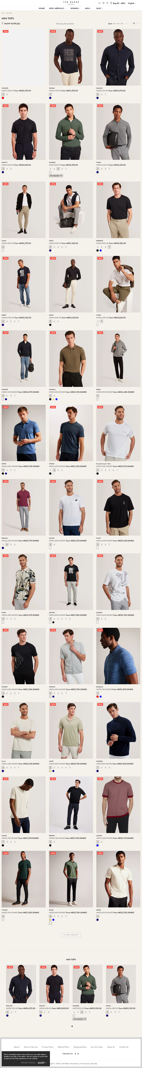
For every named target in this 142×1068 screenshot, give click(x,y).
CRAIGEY (5, 687)
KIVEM (4, 613)
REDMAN (5, 538)
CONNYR (52, 687)
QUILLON (99, 88)
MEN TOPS (71, 959)
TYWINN (4, 910)
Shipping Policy (80, 1047)
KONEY (4, 315)
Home (3, 13)
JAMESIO (99, 613)
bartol (3, 761)
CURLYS (4, 836)
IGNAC (51, 315)
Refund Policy (63, 1047)
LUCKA (4, 241)
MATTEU (51, 538)
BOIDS (98, 389)
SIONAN (52, 88)
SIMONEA (52, 162)
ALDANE (99, 836)
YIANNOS (5, 88)
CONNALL (52, 389)
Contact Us (123, 1047)
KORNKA (52, 836)
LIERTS (51, 241)
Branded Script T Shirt (103, 464)
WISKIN (51, 464)
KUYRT (98, 538)
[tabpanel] (21, 993)
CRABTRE (5, 389)
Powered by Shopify (89, 1063)
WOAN (98, 162)
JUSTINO (52, 613)
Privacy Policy (47, 1047)
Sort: (110, 23)
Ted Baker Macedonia (71, 3)
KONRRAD (99, 241)
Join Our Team (97, 1047)
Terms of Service (31, 1047)
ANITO (51, 761)
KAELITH (4, 162)
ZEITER (4, 464)
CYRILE (98, 315)
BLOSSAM (99, 687)
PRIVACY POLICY (28, 1062)
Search (16, 1047)
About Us (111, 1047)
